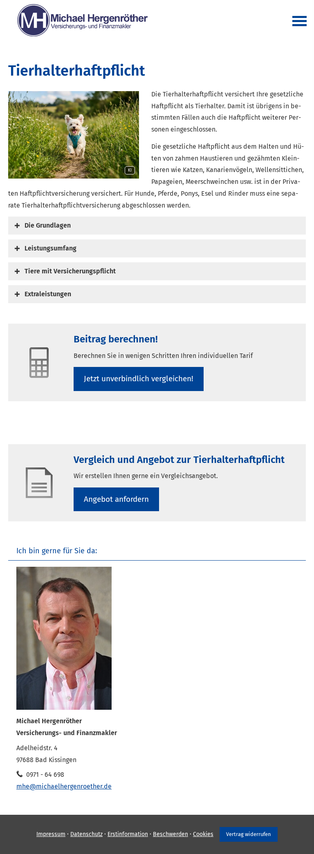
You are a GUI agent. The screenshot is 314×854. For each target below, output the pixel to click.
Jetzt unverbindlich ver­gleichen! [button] (138, 378)
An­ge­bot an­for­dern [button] (116, 499)
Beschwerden (170, 834)
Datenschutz (86, 834)
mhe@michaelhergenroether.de (64, 786)
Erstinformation (128, 834)
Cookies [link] (203, 834)
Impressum (50, 834)
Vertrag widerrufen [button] (248, 834)
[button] (48, 225)
